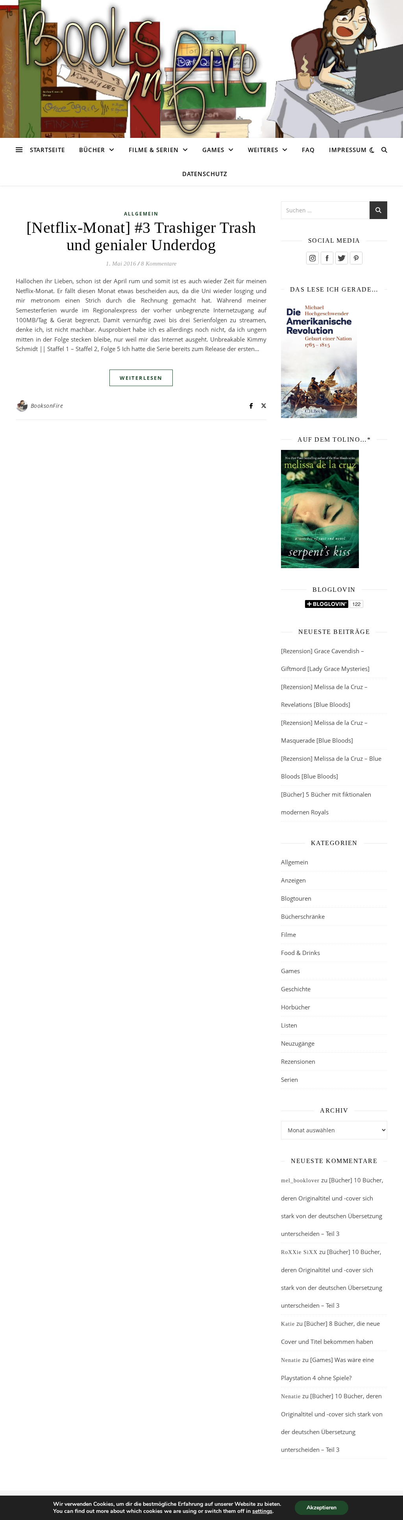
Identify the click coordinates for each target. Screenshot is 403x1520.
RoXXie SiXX (299, 1252)
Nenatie (291, 1360)
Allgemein (141, 213)
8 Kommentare (159, 263)
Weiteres (263, 150)
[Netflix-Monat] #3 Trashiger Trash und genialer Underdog (141, 236)
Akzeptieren (321, 1507)
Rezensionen (298, 1061)
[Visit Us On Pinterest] (356, 258)
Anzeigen (293, 880)
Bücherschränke (303, 916)
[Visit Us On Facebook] (327, 258)
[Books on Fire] (201, 64)
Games (213, 150)
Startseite (47, 150)
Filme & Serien (154, 150)
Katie (288, 1324)
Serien (289, 1079)
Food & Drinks (300, 953)
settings (262, 1511)
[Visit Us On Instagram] (312, 258)
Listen (289, 1025)
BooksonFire (47, 405)
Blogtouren (296, 898)
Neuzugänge (297, 1043)
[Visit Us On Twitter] (341, 258)
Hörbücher (295, 1007)
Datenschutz (204, 174)
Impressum (348, 150)
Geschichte (296, 989)
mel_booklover (300, 1181)
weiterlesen (141, 377)
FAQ (308, 150)
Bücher (92, 150)
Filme (288, 934)
